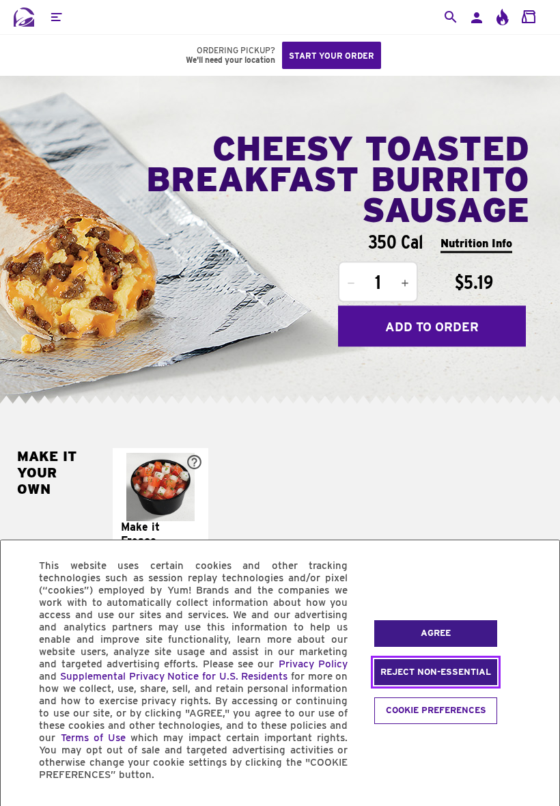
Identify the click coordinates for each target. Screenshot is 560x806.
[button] (56, 17)
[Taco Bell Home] (24, 17)
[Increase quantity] (405, 283)
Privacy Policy (313, 664)
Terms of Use (93, 738)
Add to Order (432, 326)
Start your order (331, 56)
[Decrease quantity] (351, 283)
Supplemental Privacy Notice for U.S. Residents (174, 676)
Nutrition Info (476, 242)
